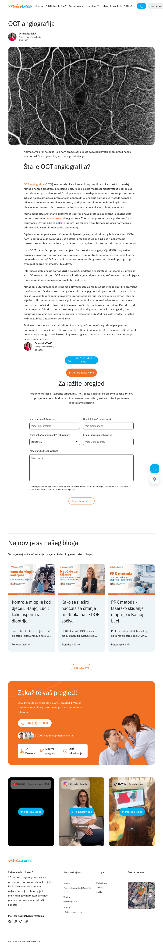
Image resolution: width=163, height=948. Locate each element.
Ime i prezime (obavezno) (42, 419)
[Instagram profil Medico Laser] (15, 921)
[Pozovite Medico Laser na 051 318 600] (154, 468)
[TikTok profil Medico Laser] (21, 921)
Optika (104, 6)
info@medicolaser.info (73, 912)
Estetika (91, 6)
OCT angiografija (34, 184)
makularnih (54, 218)
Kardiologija (76, 6)
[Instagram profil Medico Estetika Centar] (26, 921)
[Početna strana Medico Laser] (20, 6)
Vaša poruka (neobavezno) (43, 451)
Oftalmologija (56, 6)
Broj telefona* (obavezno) (97, 419)
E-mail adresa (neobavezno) (98, 435)
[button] (41, 5)
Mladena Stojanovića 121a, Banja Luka (77, 890)
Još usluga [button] (116, 6)
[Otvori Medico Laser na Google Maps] (141, 895)
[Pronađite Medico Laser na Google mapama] (154, 479)
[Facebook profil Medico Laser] (10, 921)
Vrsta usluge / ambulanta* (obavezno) (49, 435)
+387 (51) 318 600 (71, 901)
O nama (39, 6)
